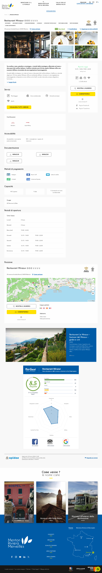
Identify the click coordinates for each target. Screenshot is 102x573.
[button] (90, 2)
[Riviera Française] (71, 569)
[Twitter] (28, 557)
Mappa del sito (44, 569)
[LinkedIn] (24, 557)
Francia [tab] (71, 528)
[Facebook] (12, 557)
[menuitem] (8, 6)
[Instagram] (16, 557)
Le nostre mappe (20, 569)
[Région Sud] (92, 569)
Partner (28, 569)
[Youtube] (20, 557)
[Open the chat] (98, 569)
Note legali (35, 569)
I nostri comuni (9, 569)
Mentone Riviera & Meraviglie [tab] (85, 528)
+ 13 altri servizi (83, 81)
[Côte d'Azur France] (80, 569)
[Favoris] (93, 2)
